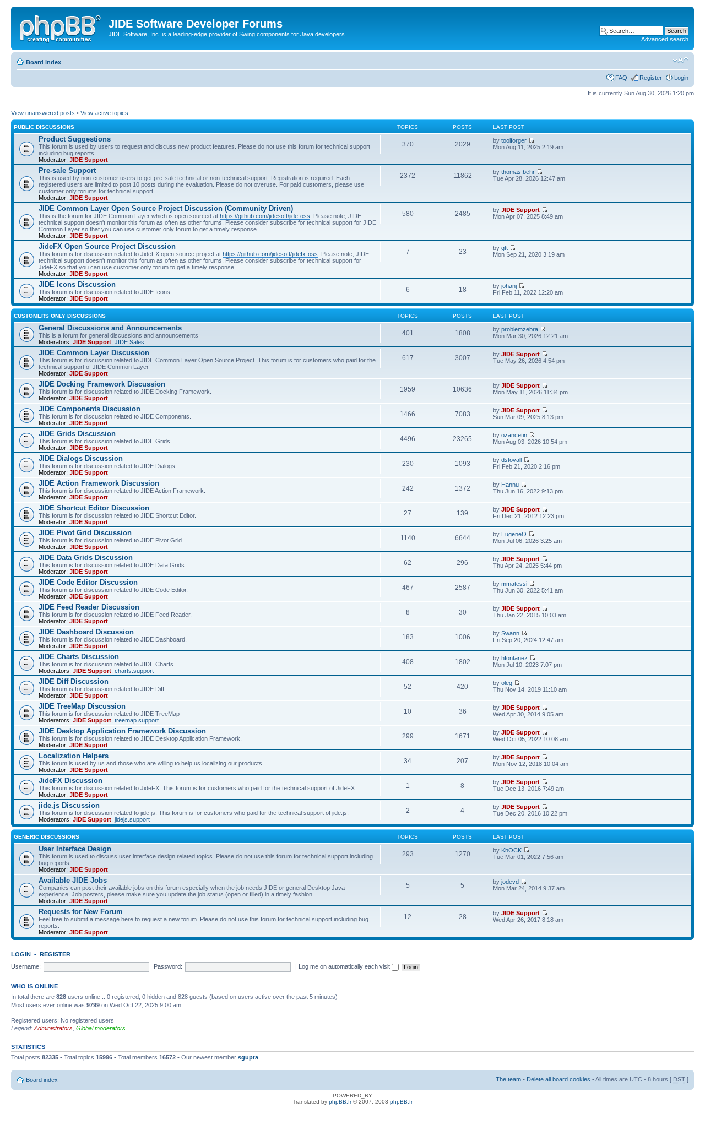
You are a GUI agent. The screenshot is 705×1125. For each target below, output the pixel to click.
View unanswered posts (43, 113)
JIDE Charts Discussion (79, 657)
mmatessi (514, 583)
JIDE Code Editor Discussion (88, 582)
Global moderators (101, 1028)
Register (650, 77)
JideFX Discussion (70, 780)
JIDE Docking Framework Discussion (102, 384)
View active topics (104, 113)
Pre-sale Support (67, 170)
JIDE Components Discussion (89, 409)
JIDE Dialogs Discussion (81, 458)
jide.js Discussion (69, 805)
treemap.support (137, 720)
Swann (510, 633)
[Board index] (61, 27)
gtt (504, 247)
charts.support (134, 670)
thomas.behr (518, 172)
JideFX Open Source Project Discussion (107, 246)
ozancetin (514, 435)
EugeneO (514, 534)
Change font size (680, 60)
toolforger (514, 140)
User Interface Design (75, 849)
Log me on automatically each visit (345, 966)
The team (508, 1079)
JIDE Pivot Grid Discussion (85, 533)
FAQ (621, 77)
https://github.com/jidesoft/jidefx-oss (270, 254)
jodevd (510, 881)
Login (681, 77)
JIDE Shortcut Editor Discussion (94, 508)
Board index (43, 62)
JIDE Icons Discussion (77, 284)
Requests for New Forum (81, 911)
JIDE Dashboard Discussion (86, 632)
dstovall (511, 459)
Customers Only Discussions (60, 316)
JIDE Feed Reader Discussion (89, 607)
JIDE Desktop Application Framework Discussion (122, 731)
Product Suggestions (75, 139)
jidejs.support (132, 819)
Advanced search (664, 39)
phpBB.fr (340, 1102)
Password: (168, 966)
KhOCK (511, 850)
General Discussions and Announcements (110, 328)
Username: (26, 966)
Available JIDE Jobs (73, 880)
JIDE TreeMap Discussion (82, 706)
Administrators (53, 1028)
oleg (506, 683)
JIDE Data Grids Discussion (86, 557)
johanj (509, 285)
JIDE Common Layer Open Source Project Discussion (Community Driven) (166, 208)
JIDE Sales (129, 342)
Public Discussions (44, 127)
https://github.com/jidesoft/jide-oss (265, 216)
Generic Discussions (46, 837)
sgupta (248, 1057)
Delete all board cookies (558, 1079)
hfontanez (514, 658)
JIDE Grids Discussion (77, 434)
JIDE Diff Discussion (74, 681)
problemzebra (519, 329)
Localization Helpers (74, 756)
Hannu (510, 484)
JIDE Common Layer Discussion (94, 353)
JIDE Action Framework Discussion (99, 483)
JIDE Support (88, 159)
